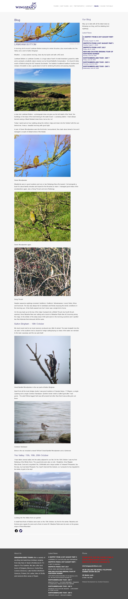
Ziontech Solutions (103, 582)
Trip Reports (79, 6)
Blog (96, 6)
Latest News (87, 33)
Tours (56, 6)
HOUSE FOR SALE (106, 6)
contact (89, 6)
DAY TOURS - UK (66, 6)
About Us (17, 553)
